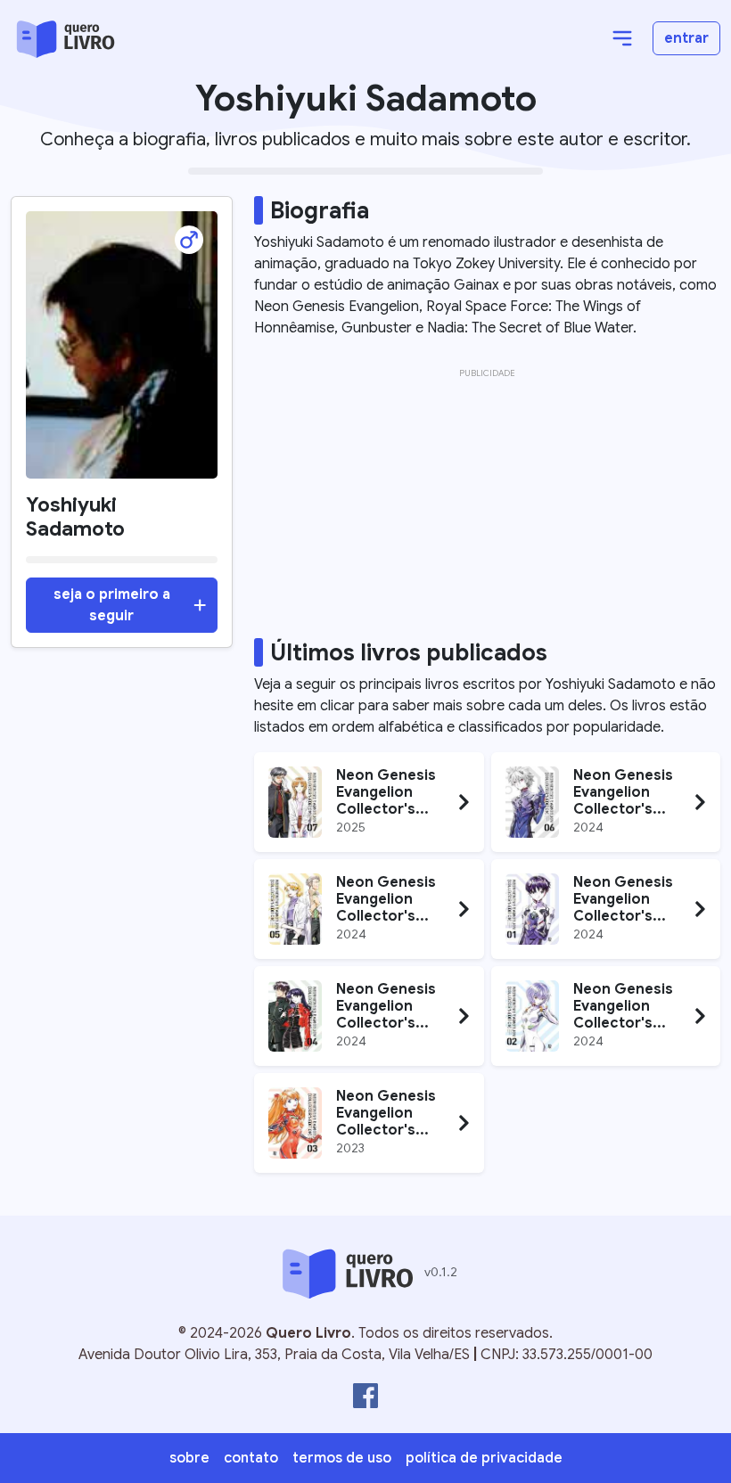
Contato (251, 1458)
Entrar (686, 38)
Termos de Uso (341, 1458)
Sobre (189, 1458)
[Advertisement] (487, 508)
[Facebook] (365, 1396)
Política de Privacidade (484, 1458)
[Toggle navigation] (622, 38)
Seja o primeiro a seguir (111, 605)
